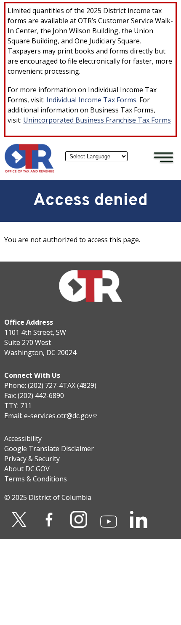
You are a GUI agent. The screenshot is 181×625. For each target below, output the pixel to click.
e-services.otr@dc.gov (58, 415)
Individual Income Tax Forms (91, 99)
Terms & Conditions (35, 478)
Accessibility (23, 438)
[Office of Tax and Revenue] (29, 170)
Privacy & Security (32, 458)
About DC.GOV (27, 468)
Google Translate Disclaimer (49, 448)
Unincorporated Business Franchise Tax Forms (97, 120)
